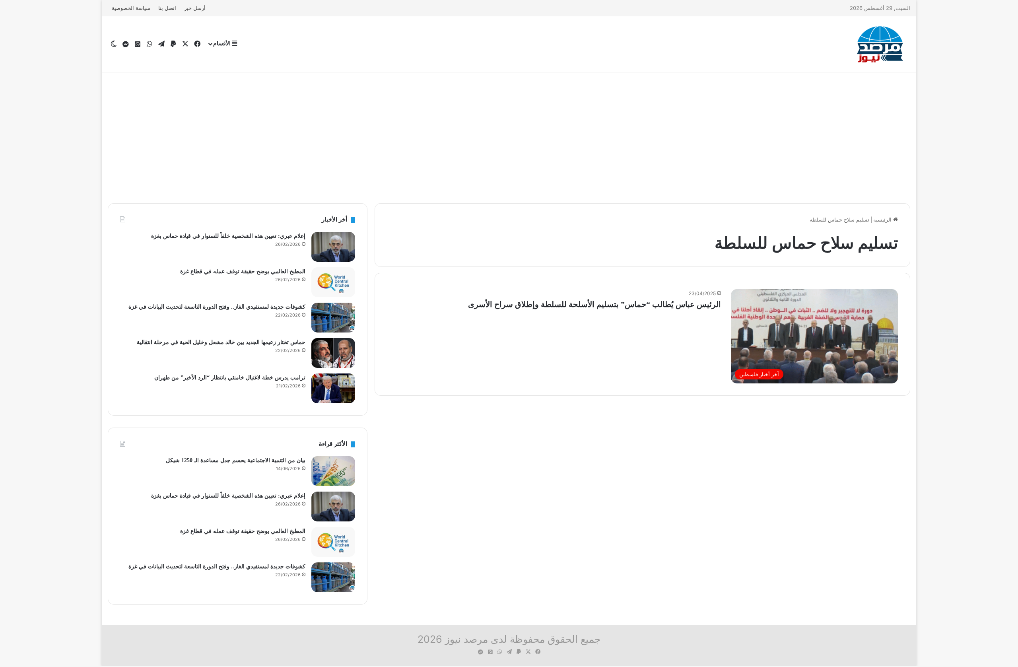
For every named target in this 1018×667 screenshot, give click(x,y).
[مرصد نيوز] (880, 44)
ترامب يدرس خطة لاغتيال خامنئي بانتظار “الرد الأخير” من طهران (229, 378)
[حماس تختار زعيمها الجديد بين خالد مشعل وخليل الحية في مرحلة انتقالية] (333, 353)
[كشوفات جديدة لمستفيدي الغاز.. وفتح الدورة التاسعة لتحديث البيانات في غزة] (333, 318)
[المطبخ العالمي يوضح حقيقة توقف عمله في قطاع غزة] (333, 282)
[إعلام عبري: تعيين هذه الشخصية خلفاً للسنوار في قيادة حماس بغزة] (333, 247)
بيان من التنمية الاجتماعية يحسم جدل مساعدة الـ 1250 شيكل (235, 460)
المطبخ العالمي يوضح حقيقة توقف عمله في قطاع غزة (242, 271)
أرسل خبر (195, 8)
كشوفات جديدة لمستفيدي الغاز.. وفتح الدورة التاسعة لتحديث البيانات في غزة (216, 307)
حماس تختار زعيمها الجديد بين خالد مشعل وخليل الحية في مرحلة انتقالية (221, 342)
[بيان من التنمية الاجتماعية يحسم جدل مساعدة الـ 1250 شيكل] (333, 471)
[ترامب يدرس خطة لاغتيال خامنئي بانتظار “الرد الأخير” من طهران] (333, 388)
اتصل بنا (167, 8)
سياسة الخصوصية (131, 8)
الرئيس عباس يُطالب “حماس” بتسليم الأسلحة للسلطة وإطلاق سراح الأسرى (594, 304)
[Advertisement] (509, 135)
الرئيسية (883, 219)
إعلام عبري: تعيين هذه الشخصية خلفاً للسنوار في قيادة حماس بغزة (228, 236)
